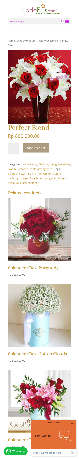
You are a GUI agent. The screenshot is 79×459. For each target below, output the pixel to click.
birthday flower (17, 173)
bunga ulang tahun (32, 178)
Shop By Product (26, 40)
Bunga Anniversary (39, 173)
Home (11, 40)
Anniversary (29, 164)
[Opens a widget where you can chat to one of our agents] (54, 438)
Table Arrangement (47, 40)
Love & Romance (18, 169)
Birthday (44, 164)
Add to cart (36, 147)
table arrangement (27, 182)
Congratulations (60, 164)
